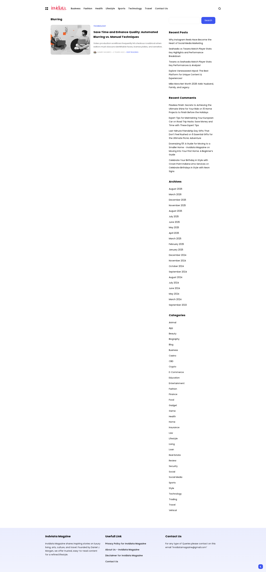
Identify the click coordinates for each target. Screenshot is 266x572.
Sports (172, 482)
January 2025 (176, 249)
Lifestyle (173, 438)
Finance (173, 394)
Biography (174, 339)
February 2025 (176, 244)
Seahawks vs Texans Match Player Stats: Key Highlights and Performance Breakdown (190, 52)
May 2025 (174, 227)
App (171, 328)
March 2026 (175, 194)
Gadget (173, 405)
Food (171, 399)
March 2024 (175, 299)
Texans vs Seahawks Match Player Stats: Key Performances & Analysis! (190, 63)
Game (172, 410)
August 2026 (175, 188)
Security (173, 466)
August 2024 (175, 277)
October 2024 (176, 266)
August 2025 (175, 210)
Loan (171, 449)
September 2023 (178, 304)
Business (173, 350)
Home (172, 421)
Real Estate (175, 455)
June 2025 (174, 222)
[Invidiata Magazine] (58, 8)
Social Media (175, 477)
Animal (172, 322)
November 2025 (177, 205)
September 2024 (178, 271)
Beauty (172, 333)
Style (171, 488)
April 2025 (174, 233)
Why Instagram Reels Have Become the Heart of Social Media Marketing (190, 41)
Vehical (173, 510)
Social (172, 471)
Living (172, 444)
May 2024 (174, 293)
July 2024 (174, 282)
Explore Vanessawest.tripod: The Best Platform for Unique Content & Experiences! (188, 74)
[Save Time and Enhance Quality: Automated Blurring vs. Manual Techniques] (70, 40)
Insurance (174, 427)
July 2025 (174, 216)
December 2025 (177, 199)
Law (171, 433)
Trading (173, 499)
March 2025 (175, 238)
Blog (171, 344)
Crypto (172, 366)
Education (174, 377)
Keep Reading (132, 52)
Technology (99, 26)
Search (208, 20)
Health (172, 416)
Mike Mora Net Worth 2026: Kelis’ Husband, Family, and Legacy (191, 85)
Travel (172, 504)
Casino (172, 355)
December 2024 (177, 255)
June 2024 (174, 288)
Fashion (173, 388)
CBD (171, 361)
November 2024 (177, 260)
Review (172, 460)
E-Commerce (176, 372)
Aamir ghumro (104, 52)
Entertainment (177, 383)
